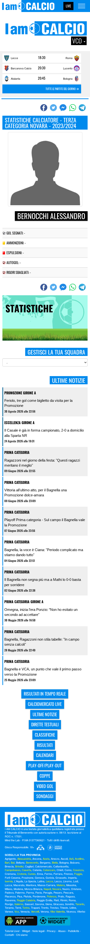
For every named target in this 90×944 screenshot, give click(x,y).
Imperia (72, 877)
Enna (40, 874)
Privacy (51, 931)
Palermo (20, 892)
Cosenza (78, 870)
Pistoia (27, 896)
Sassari (29, 904)
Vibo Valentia (57, 911)
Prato (61, 896)
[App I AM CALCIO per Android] (21, 920)
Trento (44, 907)
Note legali (38, 931)
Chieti (60, 870)
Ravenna (10, 900)
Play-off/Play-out (44, 765)
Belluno (20, 862)
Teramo (9, 907)
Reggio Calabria (26, 900)
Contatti (9, 935)
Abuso (62, 931)
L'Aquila (18, 881)
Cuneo (32, 874)
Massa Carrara (46, 885)
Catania (37, 870)
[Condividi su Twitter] (54, 107)
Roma (69, 58)
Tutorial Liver (12, 931)
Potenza (51, 896)
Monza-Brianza (33, 889)
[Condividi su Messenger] (63, 107)
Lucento (67, 68)
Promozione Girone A (20, 392)
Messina (71, 885)
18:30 (41, 57)
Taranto (79, 904)
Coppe (45, 776)
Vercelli (35, 911)
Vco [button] (77, 40)
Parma (30, 892)
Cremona (10, 874)
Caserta (26, 870)
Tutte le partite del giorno (61, 89)
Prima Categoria (17, 452)
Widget (26, 931)
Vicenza (71, 911)
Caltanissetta (60, 866)
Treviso (54, 907)
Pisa (19, 896)
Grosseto (60, 877)
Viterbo (81, 911)
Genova (39, 877)
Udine (72, 907)
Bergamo (45, 862)
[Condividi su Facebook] (44, 107)
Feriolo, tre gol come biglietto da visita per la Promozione (38, 403)
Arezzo (55, 858)
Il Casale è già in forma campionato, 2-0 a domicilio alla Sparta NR (44, 432)
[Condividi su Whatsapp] (73, 107)
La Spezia (30, 881)
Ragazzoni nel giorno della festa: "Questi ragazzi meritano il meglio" (42, 462)
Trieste (64, 907)
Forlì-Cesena (12, 877)
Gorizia (50, 877)
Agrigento (10, 858)
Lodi (75, 881)
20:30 (41, 68)
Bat (13, 862)
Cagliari (29, 866)
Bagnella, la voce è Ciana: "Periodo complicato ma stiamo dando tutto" (43, 552)
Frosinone (27, 877)
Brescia (9, 866)
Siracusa (58, 904)
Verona (45, 911)
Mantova (31, 885)
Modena (18, 889)
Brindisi (19, 866)
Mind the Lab (12, 840)
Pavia (38, 892)
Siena (48, 904)
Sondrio (69, 904)
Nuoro (66, 889)
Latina (40, 881)
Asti (71, 858)
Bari (7, 862)
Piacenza (10, 896)
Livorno (67, 881)
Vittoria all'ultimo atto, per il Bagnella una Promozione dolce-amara (35, 492)
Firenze (68, 874)
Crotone (21, 874)
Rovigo (9, 904)
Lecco (58, 881)
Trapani (35, 907)
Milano (8, 889)
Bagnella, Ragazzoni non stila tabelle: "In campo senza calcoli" (41, 641)
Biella (55, 862)
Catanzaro (49, 870)
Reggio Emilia (44, 900)
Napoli (47, 889)
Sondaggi (44, 796)
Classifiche (45, 735)
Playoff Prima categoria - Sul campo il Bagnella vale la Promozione (44, 522)
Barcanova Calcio (21, 68)
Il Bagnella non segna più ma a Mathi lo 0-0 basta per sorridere (42, 582)
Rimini (63, 900)
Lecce (14, 58)
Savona (39, 904)
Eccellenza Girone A (19, 422)
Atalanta (15, 78)
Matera (61, 885)
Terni (18, 907)
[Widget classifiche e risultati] (54, 920)
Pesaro (58, 892)
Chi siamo (22, 935)
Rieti (56, 900)
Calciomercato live (45, 704)
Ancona (36, 858)
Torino (26, 907)
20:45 (41, 78)
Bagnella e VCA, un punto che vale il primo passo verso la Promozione (42, 671)
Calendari (45, 755)
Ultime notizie (45, 714)
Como (68, 870)
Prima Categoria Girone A (23, 601)
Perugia (47, 892)
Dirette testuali (45, 724)
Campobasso (12, 870)
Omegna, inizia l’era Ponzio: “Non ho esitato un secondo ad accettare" (41, 612)
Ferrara (58, 874)
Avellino (79, 858)
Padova (9, 892)
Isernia (9, 881)
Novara (56, 889)
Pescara (68, 892)
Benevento (32, 862)
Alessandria (24, 858)
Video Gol (44, 786)
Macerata (18, 885)
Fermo (48, 874)
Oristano (76, 889)
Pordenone (39, 896)
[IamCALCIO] (45, 819)
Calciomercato (43, 866)
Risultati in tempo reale (45, 694)
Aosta (46, 858)
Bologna (67, 78)
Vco (16, 911)
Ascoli (64, 858)
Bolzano (74, 862)
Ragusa (70, 896)
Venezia (25, 911)
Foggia (78, 874)
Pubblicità (73, 931)
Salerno (18, 904)
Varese (9, 911)
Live (68, 5)
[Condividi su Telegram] (83, 107)
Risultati (45, 745)
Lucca (8, 885)
